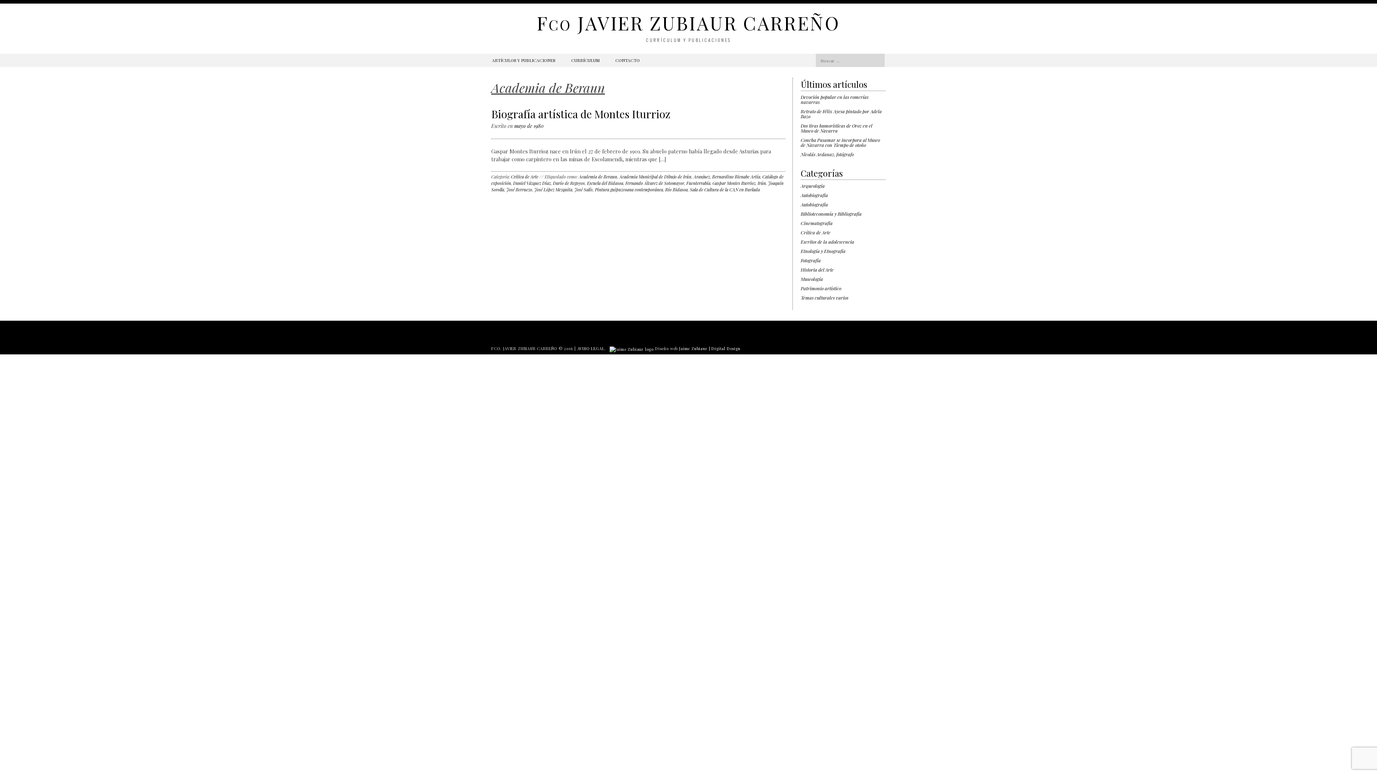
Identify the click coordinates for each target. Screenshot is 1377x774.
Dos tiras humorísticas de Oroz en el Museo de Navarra (836, 128)
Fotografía (811, 260)
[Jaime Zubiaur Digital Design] (632, 348)
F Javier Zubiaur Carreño (688, 22)
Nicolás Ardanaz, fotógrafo (827, 154)
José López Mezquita (553, 189)
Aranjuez (702, 177)
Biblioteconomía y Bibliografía (831, 214)
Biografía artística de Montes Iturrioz (581, 114)
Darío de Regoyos (569, 183)
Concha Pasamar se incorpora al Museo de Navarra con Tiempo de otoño (840, 142)
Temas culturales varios (824, 298)
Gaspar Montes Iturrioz (734, 183)
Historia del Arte (817, 270)
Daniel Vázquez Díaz (532, 183)
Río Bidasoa (676, 189)
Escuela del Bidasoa (605, 183)
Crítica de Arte (524, 177)
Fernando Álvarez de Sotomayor (654, 183)
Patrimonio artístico (821, 288)
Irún (762, 183)
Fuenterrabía (698, 183)
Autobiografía (814, 195)
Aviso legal (591, 348)
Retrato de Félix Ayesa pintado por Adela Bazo (841, 113)
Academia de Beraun (598, 177)
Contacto (627, 60)
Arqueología (813, 186)
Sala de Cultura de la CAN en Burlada (725, 189)
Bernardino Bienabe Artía (736, 177)
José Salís (583, 189)
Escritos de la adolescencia (827, 242)
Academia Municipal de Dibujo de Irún (655, 177)
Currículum (585, 60)
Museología (812, 279)
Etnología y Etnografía (823, 251)
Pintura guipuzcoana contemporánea (629, 189)
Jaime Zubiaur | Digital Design (709, 348)
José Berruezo (519, 189)
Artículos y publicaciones (523, 60)
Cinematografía (817, 223)
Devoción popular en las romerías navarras (835, 99)
